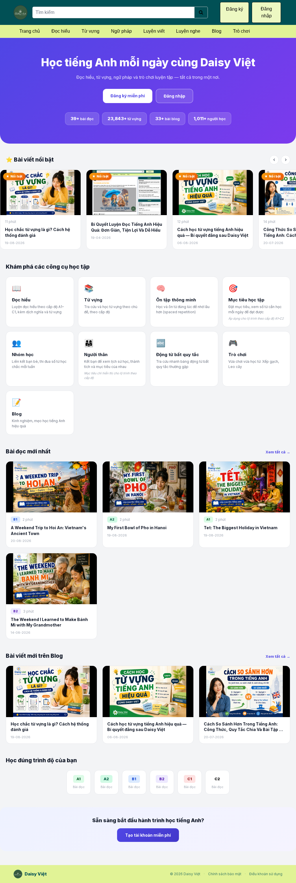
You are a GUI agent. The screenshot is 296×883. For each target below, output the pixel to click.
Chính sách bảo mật (224, 874)
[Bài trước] (274, 159)
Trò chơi (241, 31)
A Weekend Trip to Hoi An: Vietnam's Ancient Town (48, 530)
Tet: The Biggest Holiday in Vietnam (241, 527)
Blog (216, 31)
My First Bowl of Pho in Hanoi (136, 527)
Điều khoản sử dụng (265, 874)
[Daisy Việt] (20, 12)
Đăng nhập (174, 96)
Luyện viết (153, 31)
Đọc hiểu (60, 31)
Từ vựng (90, 31)
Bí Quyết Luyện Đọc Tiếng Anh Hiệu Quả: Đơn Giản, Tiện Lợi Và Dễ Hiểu (126, 227)
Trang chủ (29, 31)
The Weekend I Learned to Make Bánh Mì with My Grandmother (49, 622)
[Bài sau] (285, 159)
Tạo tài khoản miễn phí (148, 835)
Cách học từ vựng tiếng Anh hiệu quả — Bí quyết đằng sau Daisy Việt (212, 232)
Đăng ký (234, 9)
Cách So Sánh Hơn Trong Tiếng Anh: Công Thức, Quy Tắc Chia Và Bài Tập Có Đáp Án (244, 726)
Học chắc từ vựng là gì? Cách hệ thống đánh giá (37, 232)
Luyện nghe (188, 31)
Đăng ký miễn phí (127, 95)
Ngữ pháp (121, 31)
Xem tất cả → (278, 452)
